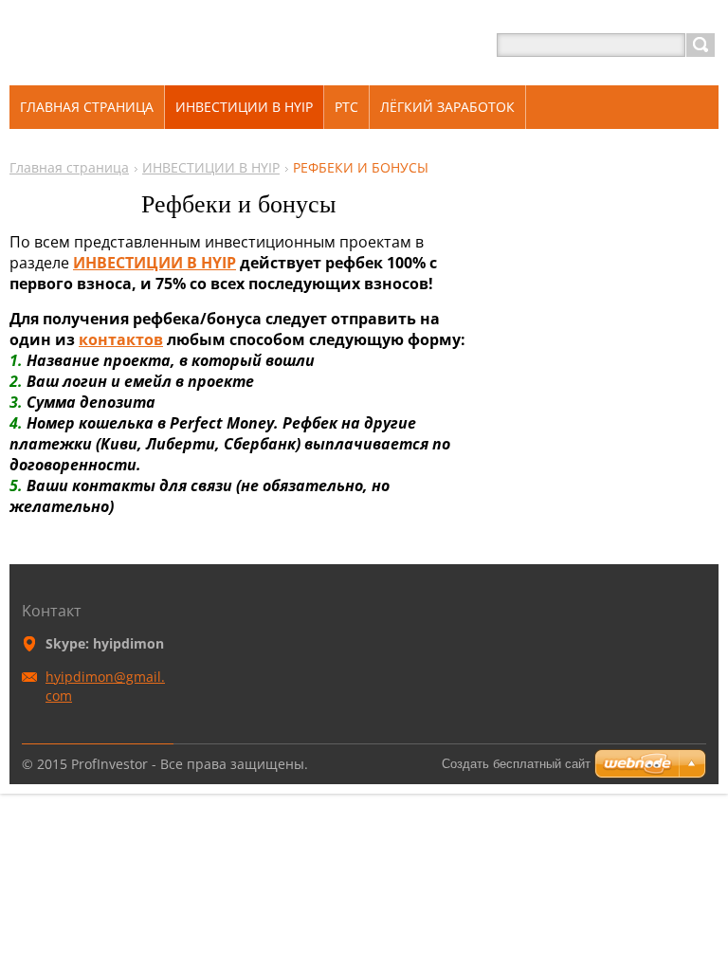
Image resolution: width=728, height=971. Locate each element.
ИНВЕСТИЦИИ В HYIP (211, 167)
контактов (121, 339)
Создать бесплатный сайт (516, 764)
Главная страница (69, 167)
